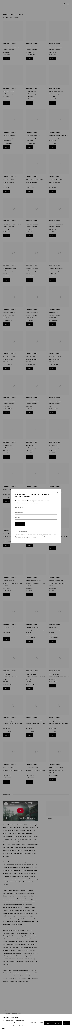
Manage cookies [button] (36, 1023)
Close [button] (57, 493)
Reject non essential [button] (53, 1023)
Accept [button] (66, 1023)
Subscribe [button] (20, 524)
